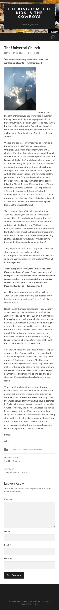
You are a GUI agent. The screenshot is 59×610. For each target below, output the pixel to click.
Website (8, 558)
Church (30, 449)
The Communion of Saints (16, 471)
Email (7, 545)
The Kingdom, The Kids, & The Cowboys (30, 13)
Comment (9, 499)
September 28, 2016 (13, 53)
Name (7, 531)
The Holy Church (12, 459)
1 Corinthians (14, 449)
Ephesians (38, 449)
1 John (24, 449)
